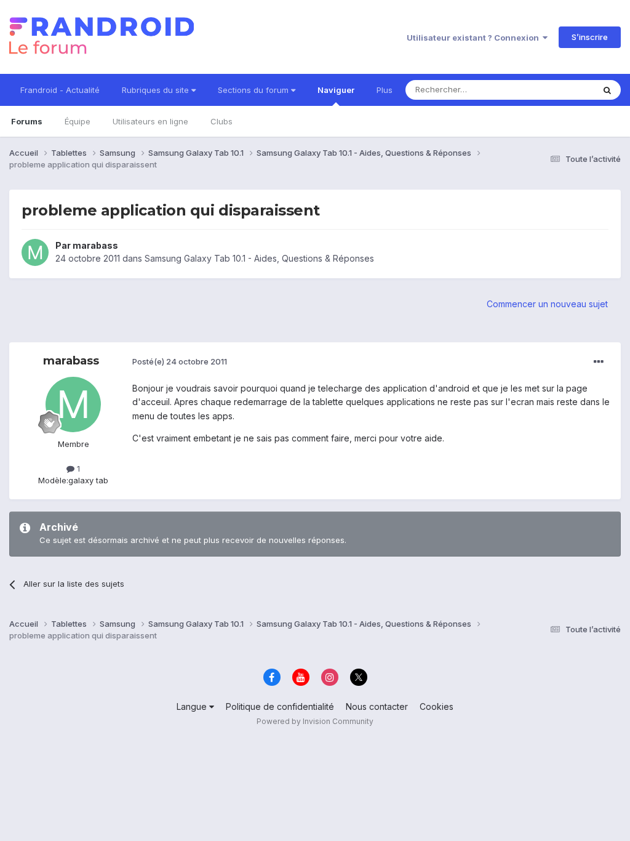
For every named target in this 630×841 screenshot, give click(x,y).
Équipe (77, 121)
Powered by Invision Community (315, 721)
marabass (95, 245)
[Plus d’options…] (598, 362)
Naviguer (335, 90)
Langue (193, 706)
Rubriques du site (156, 90)
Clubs (221, 121)
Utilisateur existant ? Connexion (475, 37)
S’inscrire (590, 37)
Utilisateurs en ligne (150, 121)
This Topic (557, 89)
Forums (26, 121)
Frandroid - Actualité (60, 90)
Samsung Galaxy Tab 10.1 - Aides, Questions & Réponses (259, 258)
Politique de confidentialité (280, 706)
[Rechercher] (607, 90)
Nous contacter (377, 706)
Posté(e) (179, 361)
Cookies (436, 706)
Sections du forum (254, 90)
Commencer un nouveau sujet (547, 304)
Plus (385, 90)
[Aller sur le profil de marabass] (35, 252)
